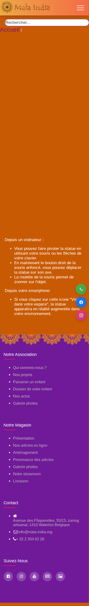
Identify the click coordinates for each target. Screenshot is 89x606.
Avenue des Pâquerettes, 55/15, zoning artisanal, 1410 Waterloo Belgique (46, 523)
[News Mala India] (47, 576)
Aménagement (25, 453)
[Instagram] (81, 315)
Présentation (23, 438)
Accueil (10, 29)
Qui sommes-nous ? (30, 368)
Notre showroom (27, 474)
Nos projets (22, 375)
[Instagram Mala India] (21, 576)
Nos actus (21, 396)
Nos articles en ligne (30, 445)
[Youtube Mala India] (34, 576)
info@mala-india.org (35, 532)
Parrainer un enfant (29, 382)
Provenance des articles (33, 460)
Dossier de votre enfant (32, 389)
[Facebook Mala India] (8, 576)
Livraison (20, 481)
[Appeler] (81, 289)
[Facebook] (81, 302)
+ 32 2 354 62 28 (30, 539)
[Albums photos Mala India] (60, 576)
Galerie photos (25, 403)
